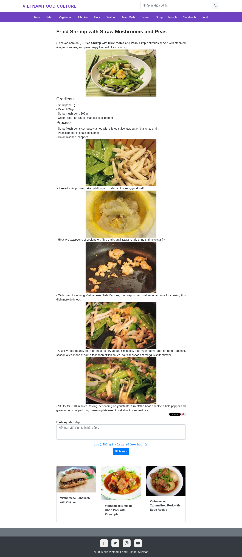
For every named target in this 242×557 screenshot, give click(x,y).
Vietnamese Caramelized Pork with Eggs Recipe (165, 505)
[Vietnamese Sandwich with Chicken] (76, 479)
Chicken (83, 17)
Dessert (145, 17)
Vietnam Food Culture (50, 6)
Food (204, 17)
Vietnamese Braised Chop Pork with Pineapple (118, 510)
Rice (37, 17)
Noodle (173, 17)
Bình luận (121, 451)
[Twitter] (115, 543)
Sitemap (143, 551)
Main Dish (128, 17)
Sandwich (189, 17)
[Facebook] (104, 543)
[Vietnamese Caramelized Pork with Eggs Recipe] (165, 481)
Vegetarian (65, 17)
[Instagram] (127, 543)
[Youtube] (138, 543)
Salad (49, 17)
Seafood (111, 17)
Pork (97, 17)
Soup (159, 17)
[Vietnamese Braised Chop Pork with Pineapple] (120, 483)
